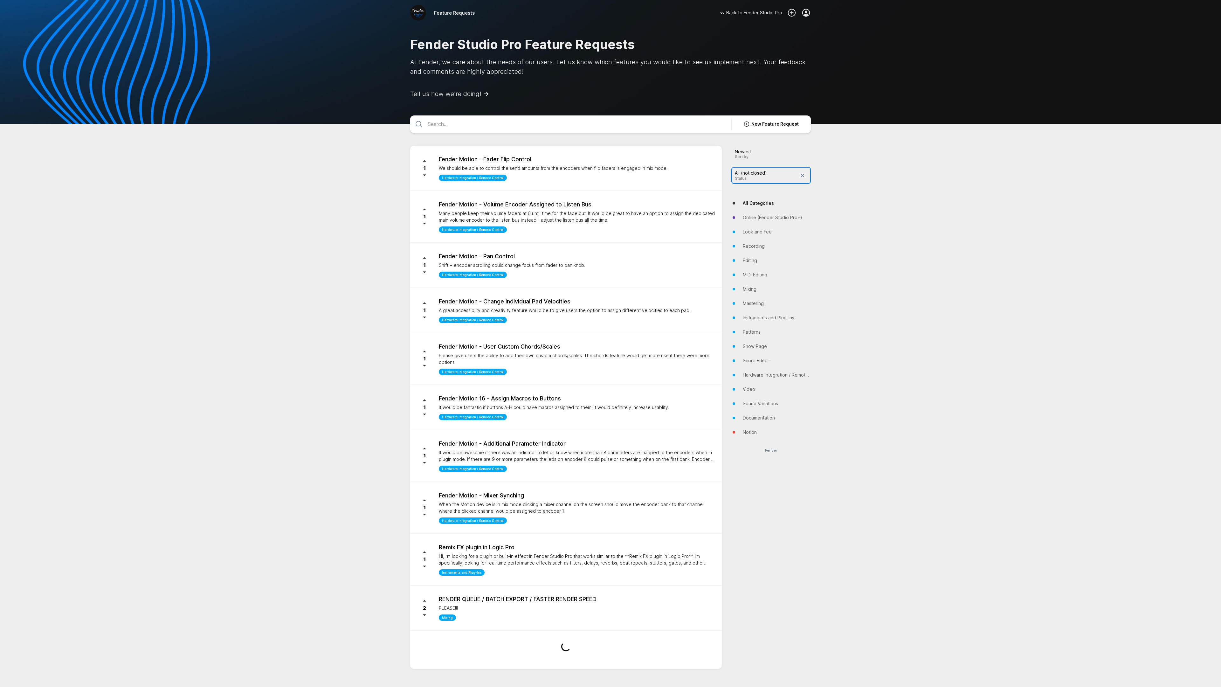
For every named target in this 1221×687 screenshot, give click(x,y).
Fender (771, 450)
